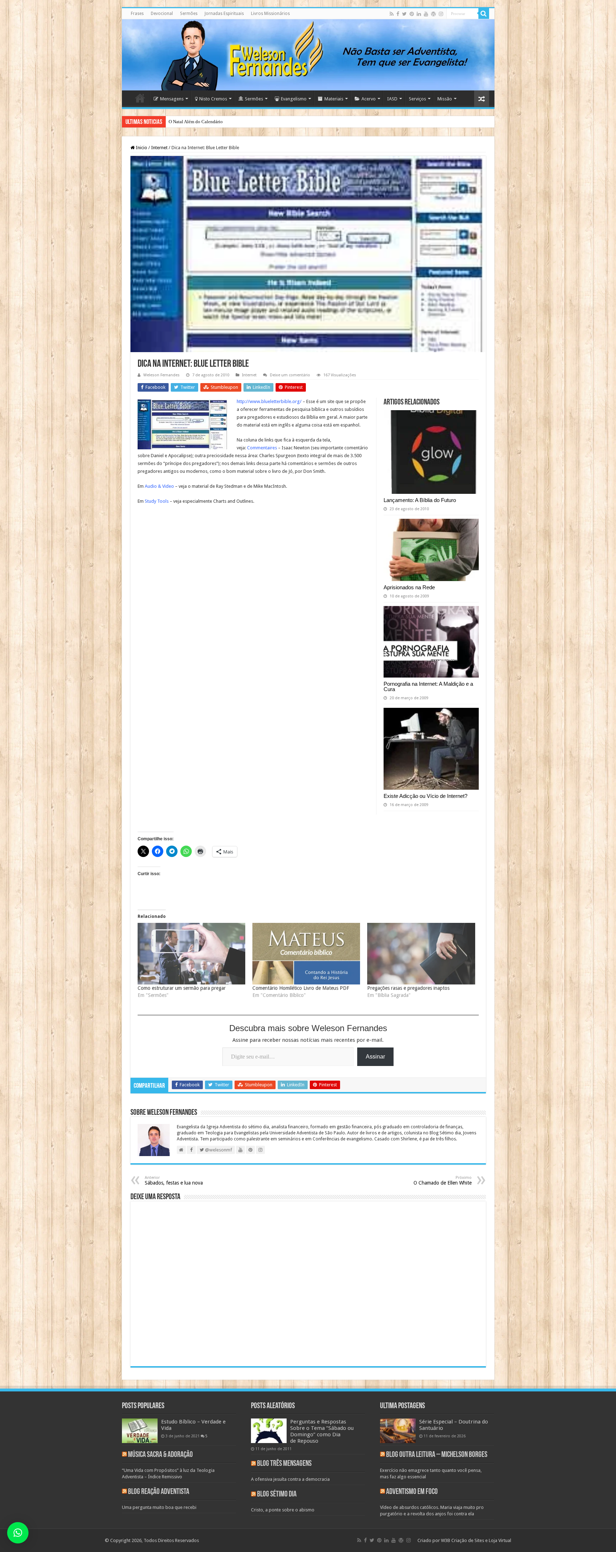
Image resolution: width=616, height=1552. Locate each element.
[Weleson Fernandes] (308, 54)
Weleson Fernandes (161, 375)
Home (140, 97)
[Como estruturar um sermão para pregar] (191, 953)
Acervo (368, 98)
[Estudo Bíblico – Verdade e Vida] (140, 1430)
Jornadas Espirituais (224, 13)
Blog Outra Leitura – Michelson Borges (436, 1455)
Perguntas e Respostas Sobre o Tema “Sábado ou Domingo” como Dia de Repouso (322, 1431)
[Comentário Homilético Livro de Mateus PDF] (306, 953)
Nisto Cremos (213, 98)
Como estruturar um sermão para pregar (182, 988)
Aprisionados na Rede (409, 587)
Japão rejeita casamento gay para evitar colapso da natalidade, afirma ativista (243, 121)
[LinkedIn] (419, 14)
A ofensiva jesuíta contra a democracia (290, 1479)
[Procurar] (483, 13)
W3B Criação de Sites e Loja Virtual (476, 1540)
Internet (159, 147)
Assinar (375, 1057)
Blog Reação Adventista (158, 1492)
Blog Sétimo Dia (277, 1494)
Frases (137, 13)
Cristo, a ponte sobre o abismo (282, 1509)
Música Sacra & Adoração (160, 1455)
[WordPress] (433, 14)
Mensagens (172, 98)
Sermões (188, 13)
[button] (18, 1532)
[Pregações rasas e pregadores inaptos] (421, 953)
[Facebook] (398, 14)
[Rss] (391, 14)
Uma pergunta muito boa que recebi (159, 1507)
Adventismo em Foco (412, 1492)
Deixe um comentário (290, 375)
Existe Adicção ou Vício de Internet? (425, 796)
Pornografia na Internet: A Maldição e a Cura (428, 686)
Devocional (162, 13)
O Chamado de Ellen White (443, 1180)
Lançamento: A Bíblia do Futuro (420, 500)
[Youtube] (426, 14)
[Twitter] (404, 14)
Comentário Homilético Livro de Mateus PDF (300, 988)
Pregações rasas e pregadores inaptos (408, 988)
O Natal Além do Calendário (196, 121)
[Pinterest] (412, 14)
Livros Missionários (270, 13)
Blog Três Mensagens (284, 1464)
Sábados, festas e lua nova (174, 1180)
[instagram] (441, 14)
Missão (444, 98)
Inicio (141, 147)
